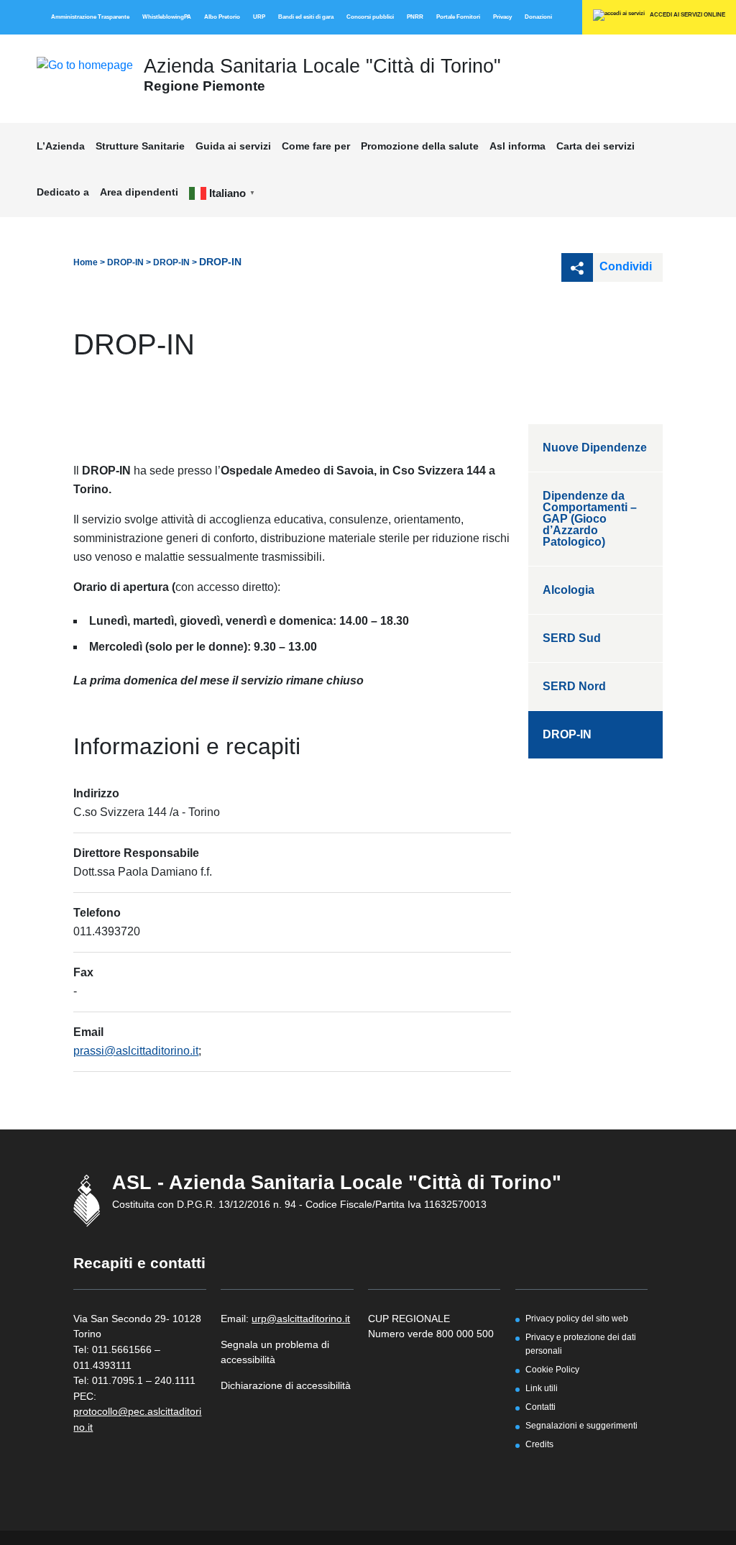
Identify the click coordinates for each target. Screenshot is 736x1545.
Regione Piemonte (204, 85)
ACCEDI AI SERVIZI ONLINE (686, 15)
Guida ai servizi (233, 146)
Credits (539, 1444)
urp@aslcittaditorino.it (301, 1318)
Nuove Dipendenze (595, 447)
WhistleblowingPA (166, 17)
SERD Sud (572, 638)
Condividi (624, 266)
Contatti (540, 1406)
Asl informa (517, 146)
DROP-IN (125, 262)
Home (85, 262)
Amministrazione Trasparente (90, 17)
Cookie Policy (552, 1369)
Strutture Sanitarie (140, 146)
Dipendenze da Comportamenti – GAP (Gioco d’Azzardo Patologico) (590, 519)
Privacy (502, 17)
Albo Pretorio (222, 17)
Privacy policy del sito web (576, 1318)
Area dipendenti (139, 192)
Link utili (541, 1388)
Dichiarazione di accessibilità (286, 1385)
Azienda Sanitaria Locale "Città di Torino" (322, 66)
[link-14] (85, 64)
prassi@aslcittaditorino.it (135, 1051)
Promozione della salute (420, 146)
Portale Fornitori (458, 17)
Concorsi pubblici (370, 17)
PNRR (415, 17)
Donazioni (538, 17)
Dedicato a (63, 192)
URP (259, 17)
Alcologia (568, 590)
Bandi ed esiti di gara (306, 17)
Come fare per (316, 146)
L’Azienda (61, 146)
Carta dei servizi (595, 146)
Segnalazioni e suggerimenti (581, 1425)
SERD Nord (574, 686)
